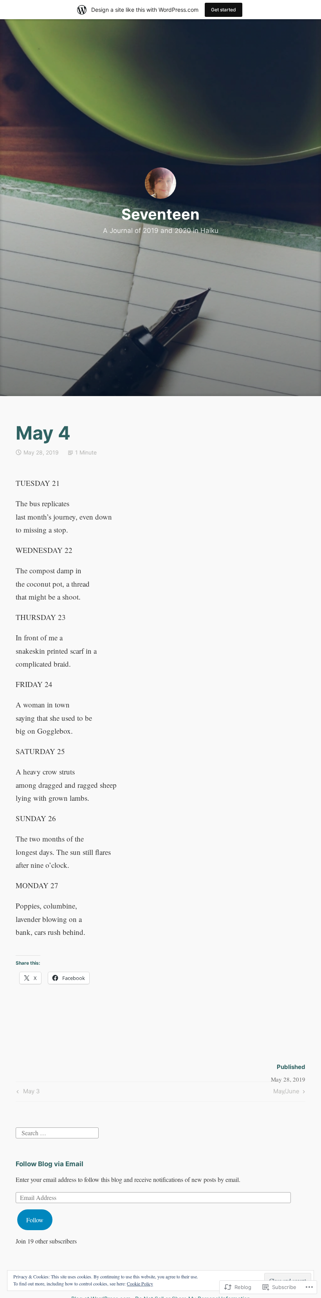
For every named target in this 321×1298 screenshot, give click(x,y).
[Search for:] (57, 1131)
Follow (34, 1220)
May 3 (27, 1092)
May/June (286, 1092)
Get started (223, 10)
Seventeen (160, 214)
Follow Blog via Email (49, 1164)
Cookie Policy (140, 1283)
